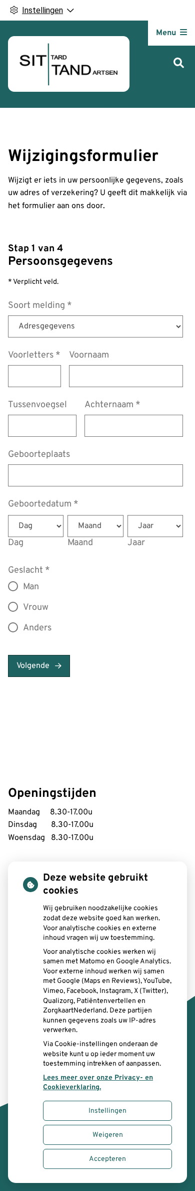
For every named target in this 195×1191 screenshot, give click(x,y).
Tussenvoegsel (37, 405)
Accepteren (107, 1159)
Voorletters (34, 355)
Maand (80, 543)
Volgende (33, 666)
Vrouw (35, 607)
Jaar (136, 543)
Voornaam (89, 355)
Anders (37, 628)
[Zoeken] (178, 64)
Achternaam (112, 405)
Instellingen (107, 1111)
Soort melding (40, 305)
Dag (16, 543)
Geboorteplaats (39, 454)
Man (31, 587)
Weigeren (107, 1135)
